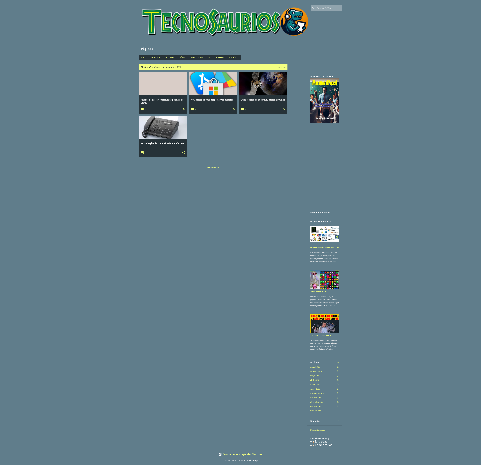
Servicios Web (197, 57)
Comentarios (323, 445)
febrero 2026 (316, 371)
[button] (183, 109)
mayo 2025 (315, 376)
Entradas (320, 441)
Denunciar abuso (317, 430)
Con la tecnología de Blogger (242, 454)
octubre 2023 (316, 406)
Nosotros (155, 57)
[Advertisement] (297, 109)
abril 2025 (314, 380)
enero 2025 (315, 389)
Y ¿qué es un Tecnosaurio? (320, 335)
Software (169, 57)
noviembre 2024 (317, 393)
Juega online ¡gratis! (318, 291)
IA (209, 57)
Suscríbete (234, 57)
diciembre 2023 (317, 402)
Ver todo (281, 67)
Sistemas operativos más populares (324, 248)
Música (182, 57)
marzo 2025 (315, 384)
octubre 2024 (316, 398)
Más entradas (213, 167)
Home (143, 57)
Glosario (220, 57)
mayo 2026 (315, 367)
